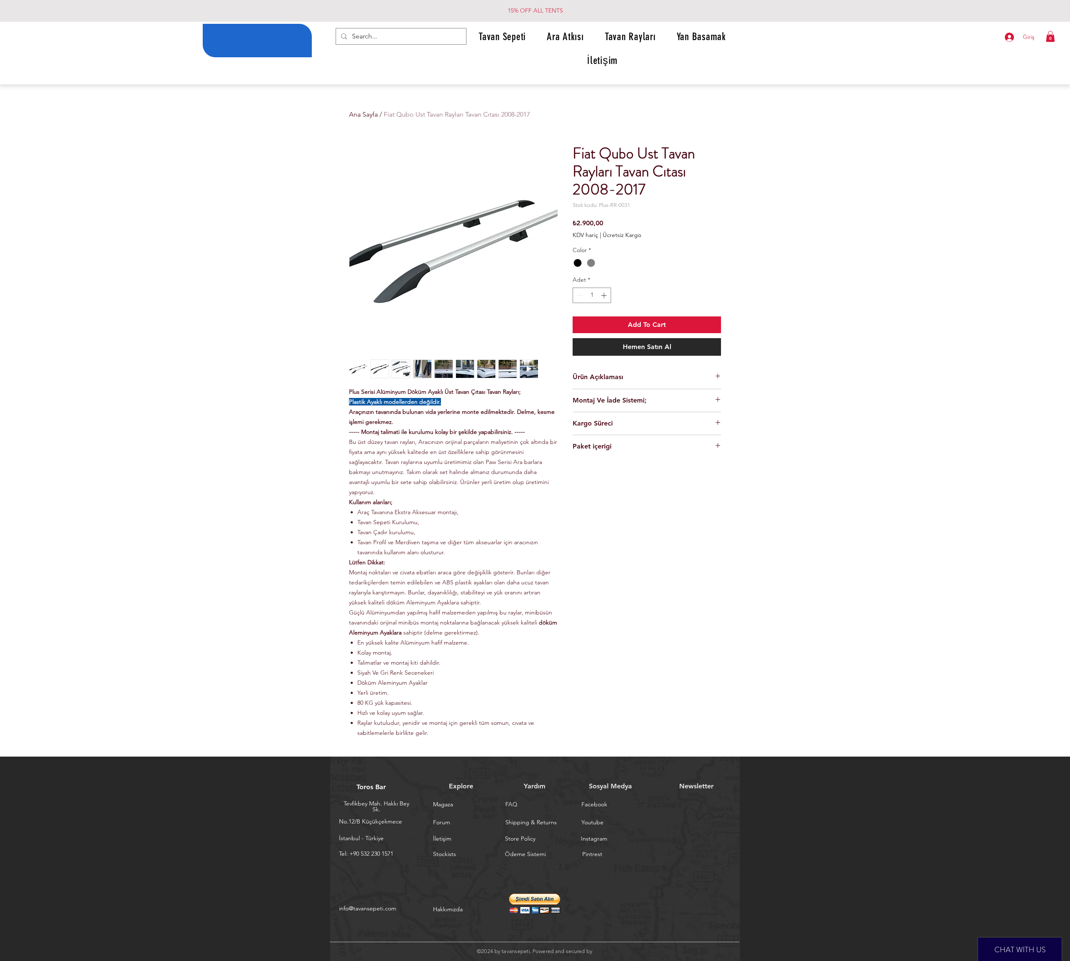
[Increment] (604, 295)
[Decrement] (579, 295)
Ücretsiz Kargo (622, 235)
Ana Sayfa (363, 114)
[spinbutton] (591, 295)
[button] (1050, 36)
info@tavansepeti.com (367, 908)
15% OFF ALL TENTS (535, 10)
